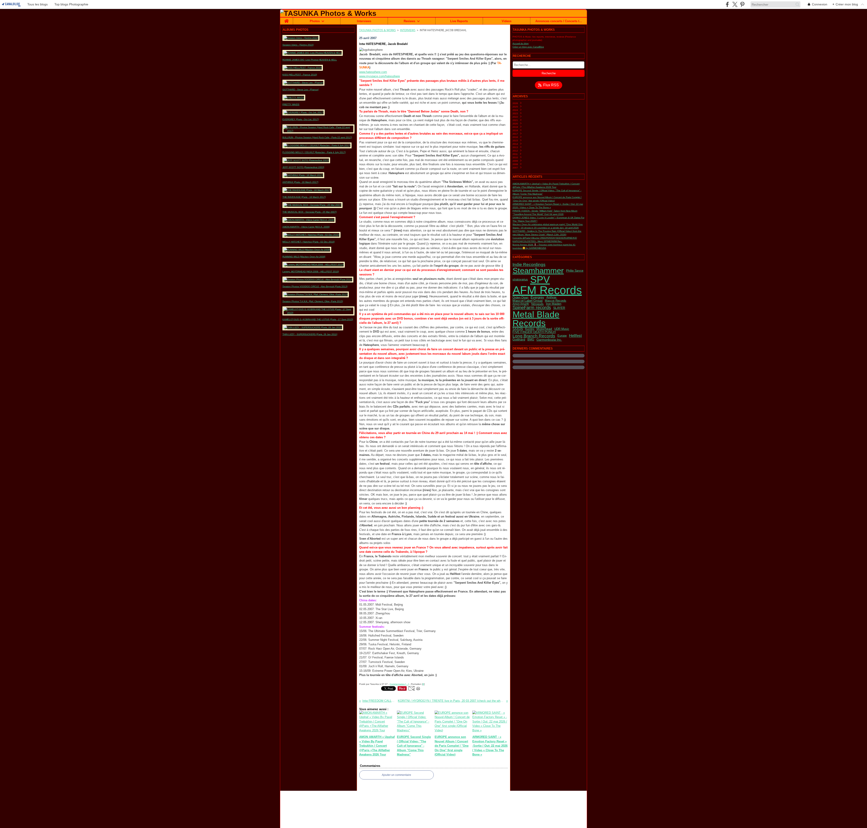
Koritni (529, 329)
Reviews (409, 21)
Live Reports (459, 21)
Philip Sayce (574, 270)
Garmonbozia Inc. (549, 339)
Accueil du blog (521, 43)
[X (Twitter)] (735, 4)
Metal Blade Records (536, 319)
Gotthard (519, 339)
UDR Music (561, 329)
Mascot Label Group (528, 300)
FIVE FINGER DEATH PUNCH (534, 332)
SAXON (518, 329)
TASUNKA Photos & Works (377, 30)
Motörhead (544, 329)
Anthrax (551, 297)
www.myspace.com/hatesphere (379, 76)
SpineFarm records (532, 308)
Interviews (364, 21)
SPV (540, 280)
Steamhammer (538, 271)
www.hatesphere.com (373, 72)
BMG (530, 339)
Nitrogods (537, 304)
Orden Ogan (520, 297)
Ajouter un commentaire (396, 775)
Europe (562, 335)
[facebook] (727, 4)
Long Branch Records (534, 336)
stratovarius (520, 279)
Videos (506, 21)
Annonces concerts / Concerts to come (558, 21)
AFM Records (547, 290)
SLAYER (559, 307)
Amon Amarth (521, 304)
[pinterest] (742, 4)
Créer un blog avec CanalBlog (528, 47)
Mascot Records (555, 300)
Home (286, 19)
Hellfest (575, 336)
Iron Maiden (553, 304)
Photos (315, 21)
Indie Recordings (529, 264)
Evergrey (537, 297)
